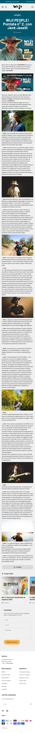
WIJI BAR (4, 686)
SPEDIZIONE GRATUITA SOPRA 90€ (8, 1)
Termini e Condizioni (24, 675)
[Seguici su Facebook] (3, 711)
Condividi (18, 567)
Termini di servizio (12, 614)
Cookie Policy (22, 683)
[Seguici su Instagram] (7, 711)
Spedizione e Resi (24, 677)
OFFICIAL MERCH (6, 680)
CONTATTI (4, 689)
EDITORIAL (4, 683)
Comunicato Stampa (24, 672)
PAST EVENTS (5, 677)
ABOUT (3, 672)
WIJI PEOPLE (17, 15)
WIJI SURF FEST (6, 675)
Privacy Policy (22, 680)
